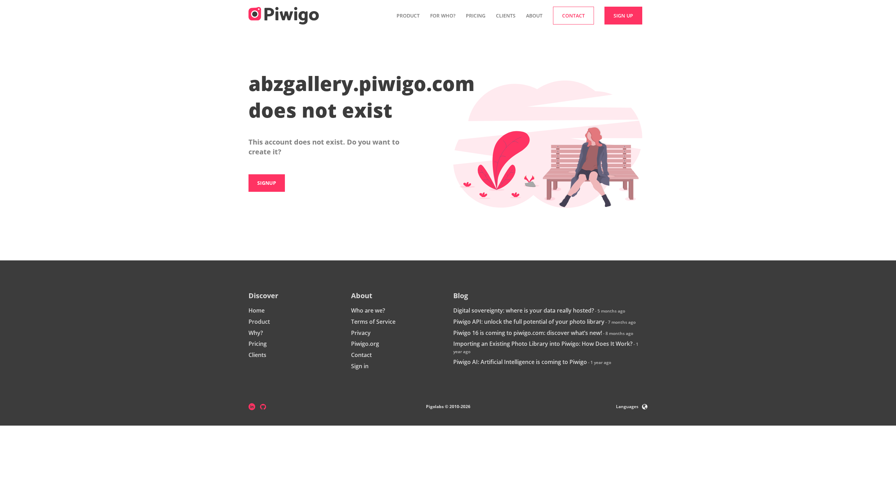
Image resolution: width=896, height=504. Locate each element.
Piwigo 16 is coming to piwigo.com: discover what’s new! (527, 333)
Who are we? (368, 310)
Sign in (360, 366)
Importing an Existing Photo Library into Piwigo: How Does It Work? (542, 344)
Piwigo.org (365, 344)
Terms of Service (373, 322)
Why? (255, 333)
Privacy (361, 333)
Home (256, 310)
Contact (361, 355)
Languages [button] (627, 407)
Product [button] (408, 15)
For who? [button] (442, 15)
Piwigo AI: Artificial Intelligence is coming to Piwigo (520, 362)
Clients (506, 15)
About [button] (534, 15)
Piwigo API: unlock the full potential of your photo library (528, 322)
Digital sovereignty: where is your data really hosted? (523, 310)
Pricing (475, 15)
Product (259, 322)
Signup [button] (266, 183)
